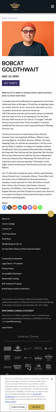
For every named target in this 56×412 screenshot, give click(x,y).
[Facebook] (4, 207)
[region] (28, 393)
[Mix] (35, 207)
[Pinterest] (25, 207)
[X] (9, 207)
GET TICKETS (10, 83)
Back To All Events (10, 18)
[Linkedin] (19, 207)
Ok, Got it (36, 407)
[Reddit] (14, 207)
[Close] (52, 379)
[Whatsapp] (40, 207)
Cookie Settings (18, 407)
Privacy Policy (10, 402)
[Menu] (52, 6)
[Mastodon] (30, 207)
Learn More (7, 327)
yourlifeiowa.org (13, 321)
